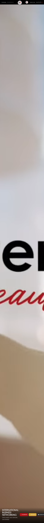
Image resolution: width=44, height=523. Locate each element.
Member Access (32, 2)
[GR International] (20, 2)
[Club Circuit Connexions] (26, 2)
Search (37, 2)
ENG (42, 2)
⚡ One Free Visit (33, 514)
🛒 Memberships (3, 2)
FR (40, 2)
